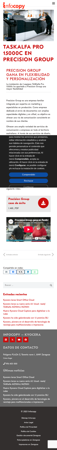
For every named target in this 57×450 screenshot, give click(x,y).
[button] (54, 3)
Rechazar (28, 181)
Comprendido (28, 174)
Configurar (29, 187)
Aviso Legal (28, 422)
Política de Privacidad (28, 427)
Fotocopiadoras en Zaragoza (28, 440)
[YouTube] (19, 339)
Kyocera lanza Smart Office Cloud (18, 300)
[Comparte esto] (13, 272)
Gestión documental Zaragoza (29, 435)
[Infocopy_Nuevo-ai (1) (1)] (13, 3)
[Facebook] (25, 339)
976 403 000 (11, 364)
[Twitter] (12, 339)
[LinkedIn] (5, 339)
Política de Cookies (28, 431)
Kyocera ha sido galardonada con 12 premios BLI (25, 318)
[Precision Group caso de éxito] (42, 203)
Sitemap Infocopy (28, 418)
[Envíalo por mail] (6, 272)
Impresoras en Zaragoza (28, 444)
